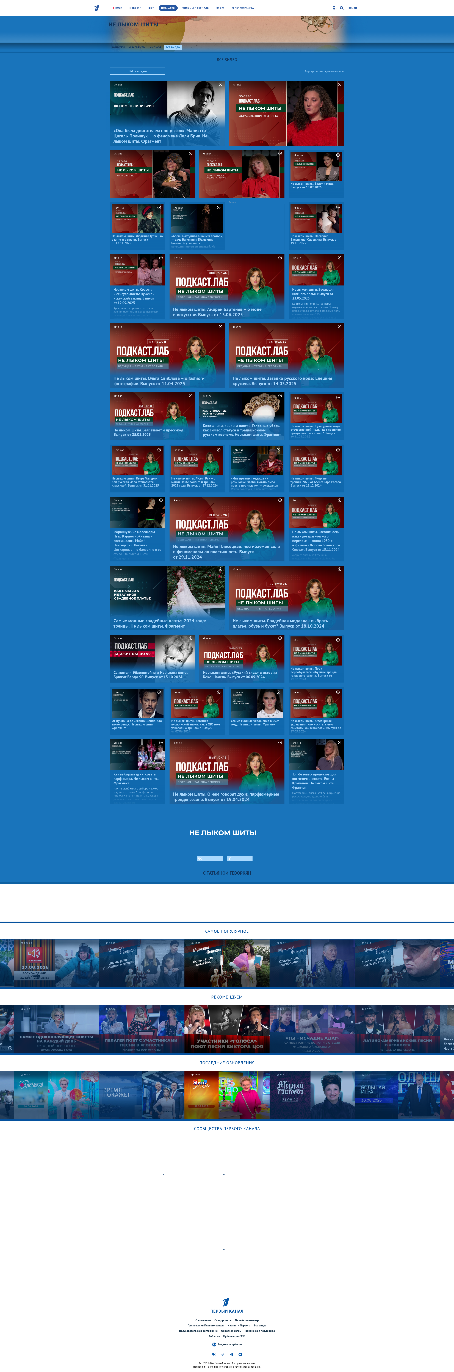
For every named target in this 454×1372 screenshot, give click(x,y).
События (214, 1336)
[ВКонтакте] (210, 858)
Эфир (118, 8)
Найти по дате (138, 71)
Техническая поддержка (259, 1330)
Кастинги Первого (239, 1325)
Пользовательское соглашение (198, 1330)
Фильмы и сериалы (195, 8)
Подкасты (168, 8)
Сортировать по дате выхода (323, 71)
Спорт (220, 8)
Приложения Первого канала (206, 1325)
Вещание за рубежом (230, 1344)
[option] (141, 963)
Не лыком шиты (133, 24)
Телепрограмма (243, 8)
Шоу (151, 8)
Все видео (260, 1325)
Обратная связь (231, 1330)
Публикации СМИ (234, 1336)
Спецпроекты (222, 1320)
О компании (203, 1320)
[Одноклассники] (240, 858)
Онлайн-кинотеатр (247, 1320)
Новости (135, 8)
